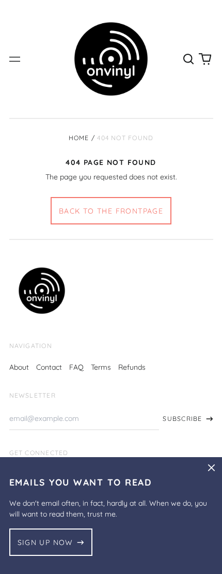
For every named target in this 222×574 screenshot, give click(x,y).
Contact (49, 367)
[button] (189, 59)
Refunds (132, 367)
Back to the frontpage (111, 211)
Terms (101, 367)
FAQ (76, 367)
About (19, 367)
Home (79, 138)
